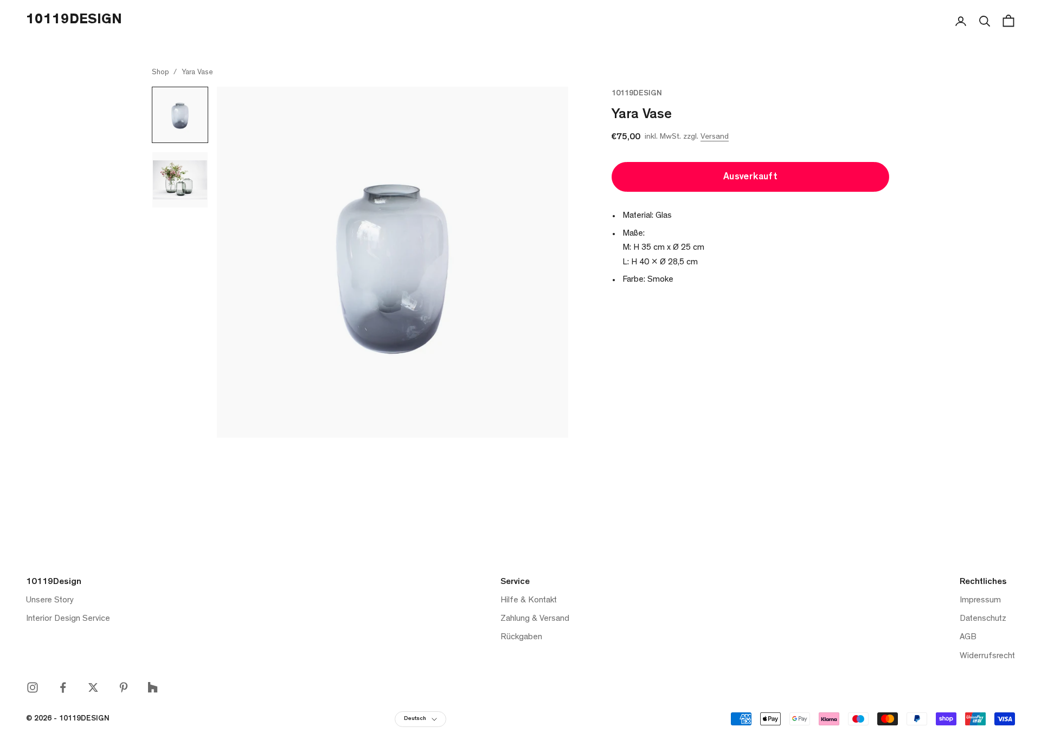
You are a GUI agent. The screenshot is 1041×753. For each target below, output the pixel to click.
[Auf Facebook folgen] (62, 687)
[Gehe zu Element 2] (180, 180)
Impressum (980, 600)
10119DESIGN (637, 94)
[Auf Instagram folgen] (32, 687)
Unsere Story (50, 600)
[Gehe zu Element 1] (180, 115)
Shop (160, 72)
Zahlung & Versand (534, 619)
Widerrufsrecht (987, 656)
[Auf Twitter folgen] (93, 687)
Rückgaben (521, 637)
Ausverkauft (750, 178)
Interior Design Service (68, 619)
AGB (968, 637)
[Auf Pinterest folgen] (123, 687)
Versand (715, 137)
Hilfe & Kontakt (528, 600)
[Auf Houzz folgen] (152, 687)
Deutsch (415, 719)
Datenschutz (983, 619)
